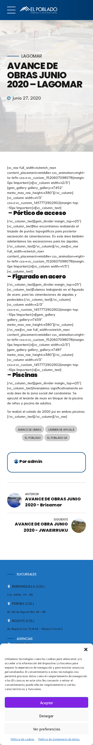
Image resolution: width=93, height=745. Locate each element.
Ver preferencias (46, 728)
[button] (85, 649)
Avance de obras (29, 429)
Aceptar (46, 702)
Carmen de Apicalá (61, 429)
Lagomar (31, 56)
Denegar (46, 715)
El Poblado (33, 437)
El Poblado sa (57, 437)
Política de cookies (22, 739)
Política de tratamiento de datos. (59, 739)
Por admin (30, 461)
